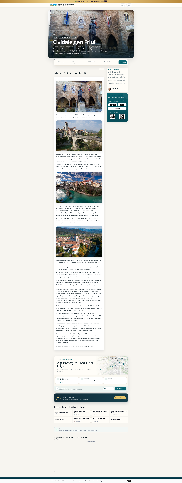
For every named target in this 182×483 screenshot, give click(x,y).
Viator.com (64, 472)
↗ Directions (123, 62)
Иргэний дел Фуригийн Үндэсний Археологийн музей (122, 380)
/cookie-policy (98, 481)
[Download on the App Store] (112, 104)
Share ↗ (101, 68)
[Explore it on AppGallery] (117, 108)
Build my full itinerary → (120, 388)
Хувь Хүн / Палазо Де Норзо (91, 380)
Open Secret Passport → (120, 397)
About (129, 5)
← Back (54, 34)
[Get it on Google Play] (122, 104)
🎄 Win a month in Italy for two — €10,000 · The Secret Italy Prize (90, 1)
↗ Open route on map (108, 388)
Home (123, 5)
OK (129, 480)
